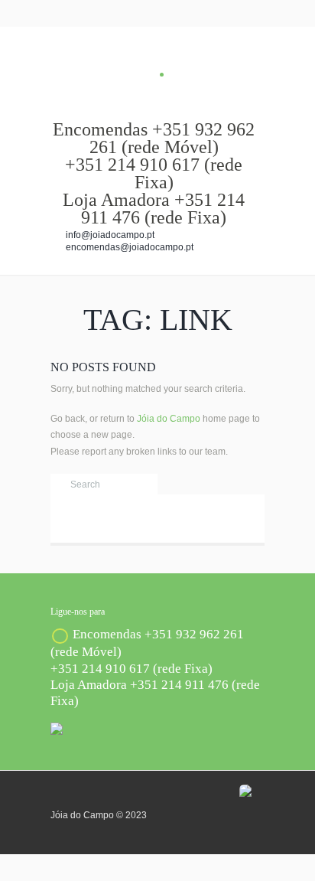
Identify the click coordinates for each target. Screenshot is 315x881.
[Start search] (59, 485)
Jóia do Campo (168, 418)
